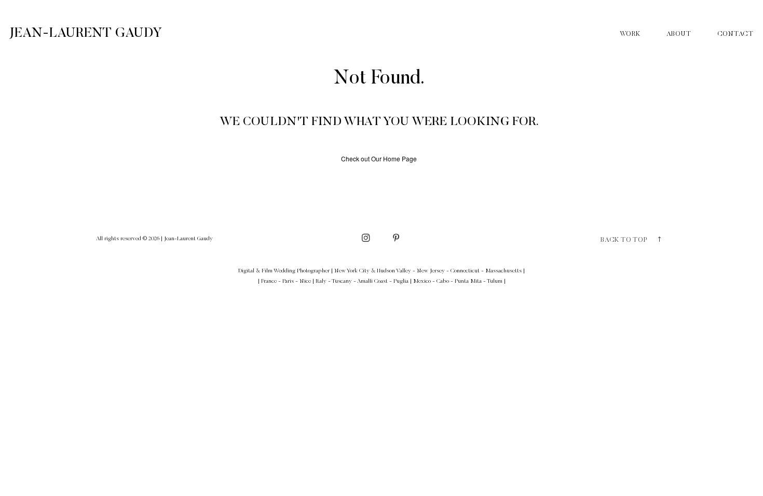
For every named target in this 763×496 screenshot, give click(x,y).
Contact (735, 34)
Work (630, 34)
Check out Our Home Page (379, 158)
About (678, 34)
